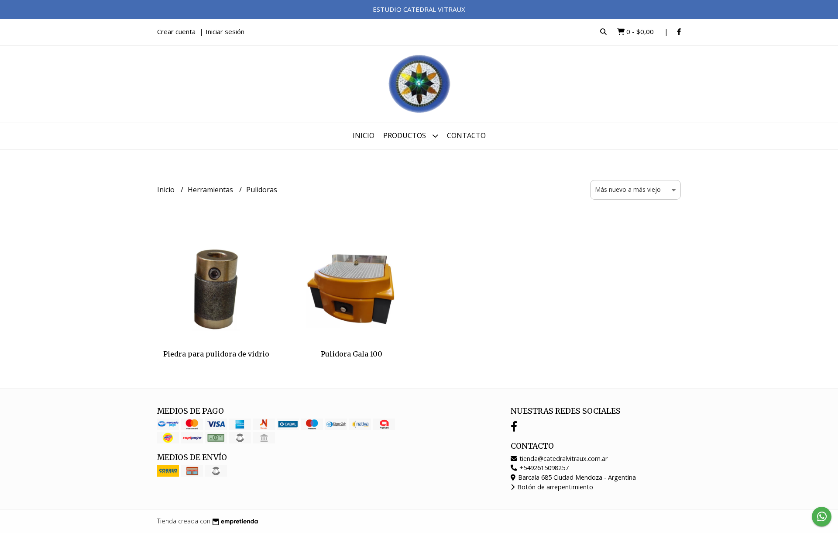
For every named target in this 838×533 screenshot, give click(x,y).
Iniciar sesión (225, 31)
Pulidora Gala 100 (351, 354)
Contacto (466, 135)
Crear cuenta (176, 31)
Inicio (363, 135)
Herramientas (211, 189)
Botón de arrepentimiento (554, 487)
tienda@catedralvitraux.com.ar (563, 458)
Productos (405, 135)
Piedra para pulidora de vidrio (216, 354)
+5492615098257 (543, 468)
